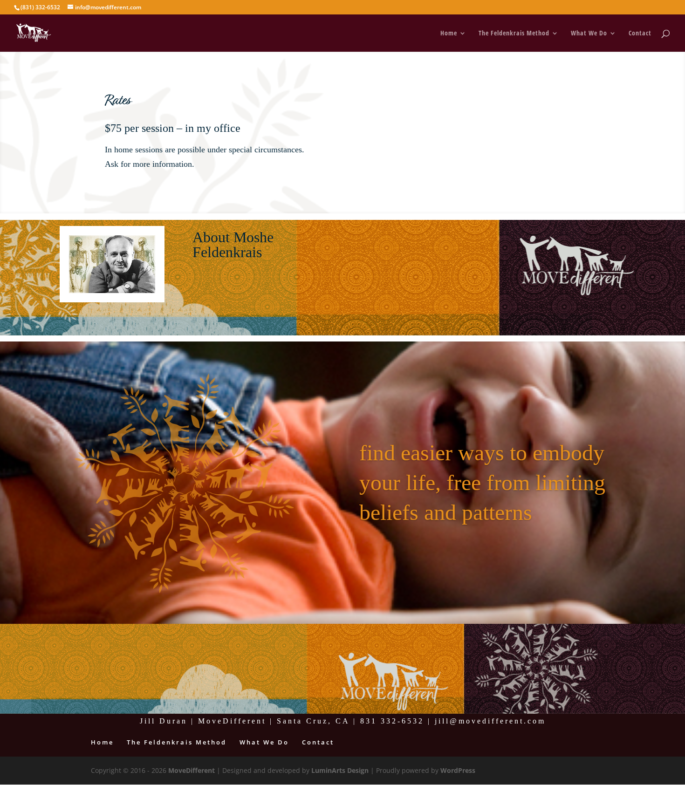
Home (448, 33)
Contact (640, 33)
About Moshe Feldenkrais (233, 244)
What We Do (589, 33)
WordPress (457, 770)
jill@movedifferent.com (490, 721)
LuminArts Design (340, 770)
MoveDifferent (191, 770)
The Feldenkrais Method (514, 33)
